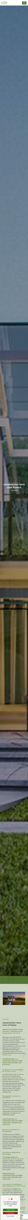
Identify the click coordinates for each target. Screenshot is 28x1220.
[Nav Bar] (24, 3)
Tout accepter (11, 1210)
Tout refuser (10, 1213)
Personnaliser (10, 1216)
